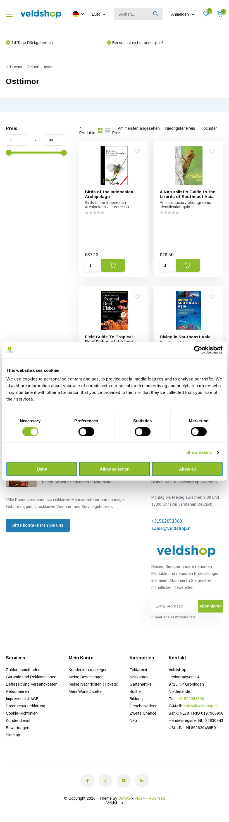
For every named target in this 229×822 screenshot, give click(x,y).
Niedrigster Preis (180, 128)
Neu (133, 720)
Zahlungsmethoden (23, 669)
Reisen (33, 67)
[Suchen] (156, 14)
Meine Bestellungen (86, 677)
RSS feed (157, 798)
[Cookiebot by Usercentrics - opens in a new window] (198, 350)
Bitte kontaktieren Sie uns (37, 525)
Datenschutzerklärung (25, 706)
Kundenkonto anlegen (88, 669)
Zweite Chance (143, 713)
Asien (49, 67)
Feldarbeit (138, 669)
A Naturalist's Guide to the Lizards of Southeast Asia (187, 194)
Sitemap (13, 735)
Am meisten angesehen (139, 128)
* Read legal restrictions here (173, 617)
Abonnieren (210, 606)
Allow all (187, 469)
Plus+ (140, 798)
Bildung (136, 698)
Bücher (16, 67)
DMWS (124, 798)
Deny (42, 469)
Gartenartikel (141, 684)
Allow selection (115, 469)
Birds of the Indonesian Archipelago (109, 194)
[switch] (86, 431)
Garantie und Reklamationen (31, 677)
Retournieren (17, 691)
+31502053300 (166, 521)
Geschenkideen (144, 706)
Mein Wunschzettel (85, 691)
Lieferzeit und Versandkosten (32, 684)
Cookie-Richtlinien (22, 713)
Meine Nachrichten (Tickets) (93, 684)
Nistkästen (139, 677)
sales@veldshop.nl (171, 528)
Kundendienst (18, 720)
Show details (199, 452)
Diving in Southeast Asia (185, 336)
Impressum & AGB (22, 698)
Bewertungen (17, 727)
